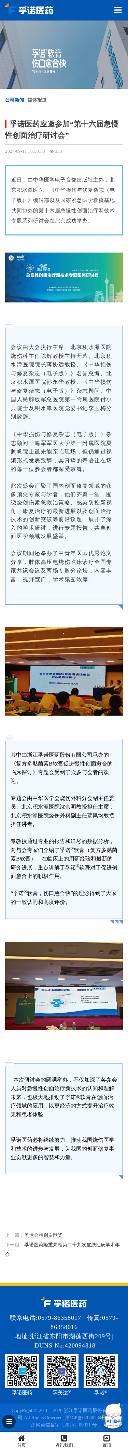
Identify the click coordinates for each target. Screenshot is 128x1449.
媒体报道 (37, 100)
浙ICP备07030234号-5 (87, 1417)
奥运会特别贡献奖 (43, 1235)
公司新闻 (14, 100)
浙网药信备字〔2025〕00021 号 (64, 1424)
